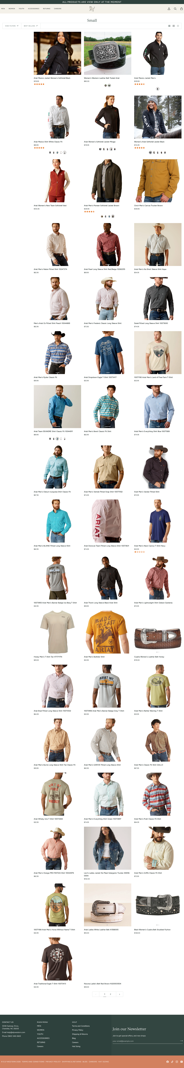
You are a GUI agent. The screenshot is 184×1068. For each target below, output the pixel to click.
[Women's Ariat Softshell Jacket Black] (157, 117)
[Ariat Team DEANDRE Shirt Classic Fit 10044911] (57, 406)
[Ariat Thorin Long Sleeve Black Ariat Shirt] (107, 578)
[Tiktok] (172, 1062)
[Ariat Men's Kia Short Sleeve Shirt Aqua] (157, 244)
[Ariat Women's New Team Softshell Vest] (57, 180)
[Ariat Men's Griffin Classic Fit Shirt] (157, 848)
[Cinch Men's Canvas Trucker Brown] (157, 180)
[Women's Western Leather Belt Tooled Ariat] (107, 53)
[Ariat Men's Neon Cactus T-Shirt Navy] (157, 521)
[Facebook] (167, 1062)
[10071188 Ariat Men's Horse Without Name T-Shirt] (57, 905)
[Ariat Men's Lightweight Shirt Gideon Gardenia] (157, 578)
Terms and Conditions (81, 1026)
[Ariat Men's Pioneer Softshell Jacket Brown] (107, 180)
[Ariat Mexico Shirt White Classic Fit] (57, 117)
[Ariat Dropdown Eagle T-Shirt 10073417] (107, 352)
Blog (74, 1038)
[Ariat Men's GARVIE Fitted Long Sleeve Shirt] (107, 740)
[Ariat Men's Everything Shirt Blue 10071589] (157, 406)
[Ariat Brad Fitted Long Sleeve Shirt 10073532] (57, 686)
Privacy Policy (77, 1030)
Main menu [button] (42, 1022)
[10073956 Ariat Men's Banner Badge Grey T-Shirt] (107, 686)
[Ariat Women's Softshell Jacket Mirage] (107, 117)
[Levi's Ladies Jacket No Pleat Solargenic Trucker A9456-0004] (107, 848)
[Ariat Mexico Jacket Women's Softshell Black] (57, 53)
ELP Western (9, 1062)
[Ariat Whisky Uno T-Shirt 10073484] (57, 794)
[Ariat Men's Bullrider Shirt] (107, 632)
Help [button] (74, 1022)
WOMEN (40, 1030)
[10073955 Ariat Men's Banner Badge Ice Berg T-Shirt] (57, 578)
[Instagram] (177, 1062)
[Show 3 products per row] (173, 26)
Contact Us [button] (8, 1022)
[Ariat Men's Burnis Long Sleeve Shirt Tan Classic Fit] (57, 740)
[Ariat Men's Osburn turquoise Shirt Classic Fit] (57, 467)
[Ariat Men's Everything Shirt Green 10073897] (107, 794)
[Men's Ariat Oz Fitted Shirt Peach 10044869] (57, 298)
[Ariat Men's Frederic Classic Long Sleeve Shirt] (107, 298)
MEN (39, 1026)
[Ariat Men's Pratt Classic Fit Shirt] (157, 794)
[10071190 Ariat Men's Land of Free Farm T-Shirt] (157, 352)
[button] (4, 8)
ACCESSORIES (43, 1038)
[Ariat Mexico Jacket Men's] (157, 53)
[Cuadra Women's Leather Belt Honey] (157, 632)
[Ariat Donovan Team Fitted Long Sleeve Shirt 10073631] (107, 521)
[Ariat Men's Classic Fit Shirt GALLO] (157, 740)
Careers (40, 1046)
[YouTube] (181, 1062)
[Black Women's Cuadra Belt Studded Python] (157, 905)
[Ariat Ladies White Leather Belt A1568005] (107, 905)
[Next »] (119, 994)
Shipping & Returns (80, 1034)
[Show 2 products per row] (169, 26)
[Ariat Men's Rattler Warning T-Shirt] (157, 686)
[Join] (181, 1041)
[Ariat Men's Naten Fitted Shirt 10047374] (57, 244)
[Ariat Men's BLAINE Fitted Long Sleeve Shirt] (57, 521)
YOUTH (40, 1034)
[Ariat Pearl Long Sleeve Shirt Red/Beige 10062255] (107, 244)
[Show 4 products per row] (178, 26)
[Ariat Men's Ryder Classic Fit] (57, 352)
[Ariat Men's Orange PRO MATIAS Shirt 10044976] (57, 848)
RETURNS (41, 1042)
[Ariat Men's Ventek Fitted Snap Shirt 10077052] (107, 467)
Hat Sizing (76, 1046)
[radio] (105, 85)
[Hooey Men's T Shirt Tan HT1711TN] (57, 632)
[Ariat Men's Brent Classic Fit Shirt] (107, 406)
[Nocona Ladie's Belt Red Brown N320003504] (107, 959)
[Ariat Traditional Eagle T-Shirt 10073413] (57, 959)
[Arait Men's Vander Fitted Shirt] (157, 467)
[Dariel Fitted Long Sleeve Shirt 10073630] (157, 298)
